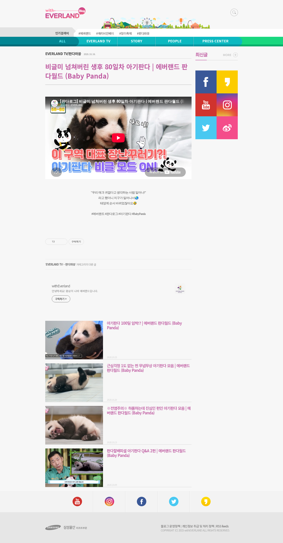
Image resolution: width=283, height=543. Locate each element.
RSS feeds (222, 526)
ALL (62, 40)
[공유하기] (58, 242)
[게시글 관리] (63, 242)
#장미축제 (125, 33)
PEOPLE (175, 40)
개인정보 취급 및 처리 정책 (198, 526)
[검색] (234, 12)
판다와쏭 (70, 264)
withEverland (61, 285)
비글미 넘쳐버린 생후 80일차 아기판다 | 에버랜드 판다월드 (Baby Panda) (116, 71)
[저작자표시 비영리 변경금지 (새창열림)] (89, 241)
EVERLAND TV (98, 40)
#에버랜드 (84, 33)
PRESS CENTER (215, 40)
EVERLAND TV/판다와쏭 (63, 53)
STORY (136, 40)
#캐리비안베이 (105, 33)
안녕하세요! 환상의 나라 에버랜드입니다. (75, 291)
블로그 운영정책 (170, 526)
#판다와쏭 (143, 33)
